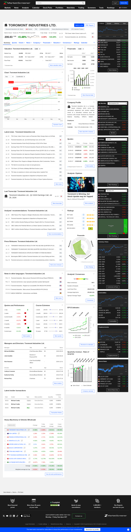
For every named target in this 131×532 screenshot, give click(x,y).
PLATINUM (102, 317)
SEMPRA (102, 165)
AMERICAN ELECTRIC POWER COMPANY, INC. (110, 161)
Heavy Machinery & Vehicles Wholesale (20, 420)
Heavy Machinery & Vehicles (86, 124)
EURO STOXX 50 (105, 57)
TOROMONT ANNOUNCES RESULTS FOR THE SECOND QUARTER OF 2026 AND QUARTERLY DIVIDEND (33, 245)
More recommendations (55, 234)
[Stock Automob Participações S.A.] (29, 462)
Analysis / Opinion (74, 173)
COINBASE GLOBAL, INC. (107, 147)
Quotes (14, 42)
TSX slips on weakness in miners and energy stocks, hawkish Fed (29, 172)
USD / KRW (102, 276)
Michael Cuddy (15, 400)
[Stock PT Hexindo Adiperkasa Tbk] (29, 455)
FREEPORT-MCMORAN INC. (108, 150)
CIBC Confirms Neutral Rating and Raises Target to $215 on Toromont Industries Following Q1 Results (33, 222)
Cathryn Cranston (9, 371)
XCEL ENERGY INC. (106, 212)
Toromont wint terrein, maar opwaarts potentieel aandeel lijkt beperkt (30, 282)
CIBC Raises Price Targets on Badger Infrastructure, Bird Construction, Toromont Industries (33, 161)
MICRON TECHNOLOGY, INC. (108, 122)
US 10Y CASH (104, 376)
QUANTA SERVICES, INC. (107, 156)
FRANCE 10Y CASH (106, 383)
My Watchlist (102, 103)
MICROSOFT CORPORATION (108, 119)
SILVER (101, 315)
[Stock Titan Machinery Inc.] (25, 451)
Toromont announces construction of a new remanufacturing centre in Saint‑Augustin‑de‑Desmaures (33, 260)
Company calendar (88, 391)
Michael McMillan (9, 351)
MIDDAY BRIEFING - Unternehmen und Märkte (24, 293)
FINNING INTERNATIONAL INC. (18, 437)
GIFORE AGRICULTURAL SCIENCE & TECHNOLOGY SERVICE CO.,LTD (18, 444)
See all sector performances (54, 474)
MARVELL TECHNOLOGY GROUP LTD (110, 217)
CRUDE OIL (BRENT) (105, 312)
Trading (81, 8)
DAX (101, 52)
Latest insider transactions (15, 390)
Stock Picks (47, 8)
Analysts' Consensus (76, 274)
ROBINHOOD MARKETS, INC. (108, 143)
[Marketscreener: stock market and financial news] (17, 3)
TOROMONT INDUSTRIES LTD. (18, 430)
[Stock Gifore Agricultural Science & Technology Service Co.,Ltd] (29, 444)
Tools (101, 8)
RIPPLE (102, 352)
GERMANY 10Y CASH (106, 379)
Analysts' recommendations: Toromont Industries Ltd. (26, 211)
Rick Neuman (8, 361)
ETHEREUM (103, 345)
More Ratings (89, 267)
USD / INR (101, 266)
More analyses (89, 203)
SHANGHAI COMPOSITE (107, 59)
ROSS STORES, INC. (106, 199)
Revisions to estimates (87, 344)
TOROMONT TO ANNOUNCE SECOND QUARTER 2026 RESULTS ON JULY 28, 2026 (33, 249)
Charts (21, 42)
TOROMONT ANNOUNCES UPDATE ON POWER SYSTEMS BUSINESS (31, 253)
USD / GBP (102, 281)
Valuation (56, 42)
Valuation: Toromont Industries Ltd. (18, 49)
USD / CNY (102, 269)
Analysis (25, 8)
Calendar (35, 8)
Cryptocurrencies (104, 327)
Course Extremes (43, 305)
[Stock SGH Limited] (18, 433)
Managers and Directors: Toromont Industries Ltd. (24, 343)
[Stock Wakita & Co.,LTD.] (21, 441)
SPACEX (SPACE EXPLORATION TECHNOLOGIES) (110, 109)
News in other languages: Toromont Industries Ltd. (24, 274)
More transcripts (57, 203)
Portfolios (59, 8)
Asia (124, 23)
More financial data (88, 95)
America (116, 23)
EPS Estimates (73, 307)
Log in (115, 3)
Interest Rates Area (113, 390)
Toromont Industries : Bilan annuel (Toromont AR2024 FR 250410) (29, 289)
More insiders (58, 383)
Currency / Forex (103, 242)
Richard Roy (8, 378)
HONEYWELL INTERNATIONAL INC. (110, 127)
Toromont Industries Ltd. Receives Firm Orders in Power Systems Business (32, 179)
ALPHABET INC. (104, 111)
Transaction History (56, 412)
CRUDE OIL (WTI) (104, 310)
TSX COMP (103, 47)
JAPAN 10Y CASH (105, 381)
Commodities (102, 292)
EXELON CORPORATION (107, 207)
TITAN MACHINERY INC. (16, 451)
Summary (7, 42)
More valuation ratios (56, 65)
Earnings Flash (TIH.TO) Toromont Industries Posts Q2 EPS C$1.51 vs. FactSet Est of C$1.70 (33, 150)
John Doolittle (8, 356)
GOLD (100, 308)
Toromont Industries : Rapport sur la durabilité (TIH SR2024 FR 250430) (31, 285)
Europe (109, 23)
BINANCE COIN (104, 349)
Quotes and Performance (14, 305)
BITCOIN (102, 342)
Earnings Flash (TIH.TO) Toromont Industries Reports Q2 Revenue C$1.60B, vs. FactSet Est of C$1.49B (33, 147)
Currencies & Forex (112, 287)
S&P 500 (102, 40)
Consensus (67, 42)
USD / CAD (102, 259)
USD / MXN (102, 262)
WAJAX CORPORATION (16, 448)
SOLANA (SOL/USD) (106, 347)
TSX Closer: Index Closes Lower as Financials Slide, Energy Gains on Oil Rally (76, 33)
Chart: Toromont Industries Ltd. (17, 72)
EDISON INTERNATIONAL (107, 163)
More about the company (86, 131)
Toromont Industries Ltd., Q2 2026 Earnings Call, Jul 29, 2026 (76, 37)
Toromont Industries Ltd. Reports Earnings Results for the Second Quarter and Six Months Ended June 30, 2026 (33, 157)
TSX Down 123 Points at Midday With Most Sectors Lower (27, 168)
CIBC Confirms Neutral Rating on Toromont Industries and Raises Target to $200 (33, 229)
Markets (8, 8)
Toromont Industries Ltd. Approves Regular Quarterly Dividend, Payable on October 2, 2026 (33, 154)
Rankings (111, 8)
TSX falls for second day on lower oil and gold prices (25, 165)
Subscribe (124, 3)
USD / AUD (102, 274)
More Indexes (113, 70)
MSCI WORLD (104, 66)
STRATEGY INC (104, 194)
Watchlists (71, 8)
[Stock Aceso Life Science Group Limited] (29, 459)
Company (36, 42)
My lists (113, 133)
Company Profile (74, 102)
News (16, 8)
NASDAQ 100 (104, 45)
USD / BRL (102, 264)
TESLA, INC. (103, 196)
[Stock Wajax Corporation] (24, 448)
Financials (47, 42)
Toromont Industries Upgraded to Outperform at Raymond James (29, 175)
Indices (102, 23)
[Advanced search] (83, 3)
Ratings (76, 42)
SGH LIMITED (13, 433)
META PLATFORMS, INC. (107, 116)
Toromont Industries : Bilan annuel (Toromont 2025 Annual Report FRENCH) (32, 278)
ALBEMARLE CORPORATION (108, 152)
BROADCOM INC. (105, 114)
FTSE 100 (103, 50)
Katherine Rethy (9, 375)
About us (68, 524)
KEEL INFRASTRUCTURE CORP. (109, 129)
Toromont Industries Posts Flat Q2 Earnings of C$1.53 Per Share (29, 143)
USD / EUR (102, 257)
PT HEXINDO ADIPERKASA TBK (18, 455)
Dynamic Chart (57, 124)
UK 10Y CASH (104, 386)
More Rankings (113, 184)
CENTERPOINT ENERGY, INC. (108, 158)
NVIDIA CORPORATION (106, 125)
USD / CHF (102, 283)
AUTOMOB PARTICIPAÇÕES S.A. (18, 462)
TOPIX (102, 61)
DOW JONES (104, 42)
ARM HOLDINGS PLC (106, 210)
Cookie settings (42, 524)
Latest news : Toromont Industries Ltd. (19, 132)
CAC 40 (102, 54)
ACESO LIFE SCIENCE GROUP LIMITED (18, 458)
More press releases (56, 265)
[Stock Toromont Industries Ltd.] (28, 430)
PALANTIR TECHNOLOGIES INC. (109, 201)
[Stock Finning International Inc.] (28, 437)
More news (59, 184)
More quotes (26, 336)
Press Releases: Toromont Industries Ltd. (21, 241)
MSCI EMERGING (105, 64)
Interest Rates (103, 361)
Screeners (92, 8)
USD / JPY (101, 271)
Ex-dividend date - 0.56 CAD (87, 127)
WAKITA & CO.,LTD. (14, 440)
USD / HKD (102, 278)
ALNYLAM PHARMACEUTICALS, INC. (110, 203)
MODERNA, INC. (105, 107)
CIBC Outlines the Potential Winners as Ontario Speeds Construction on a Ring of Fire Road (33, 225)
